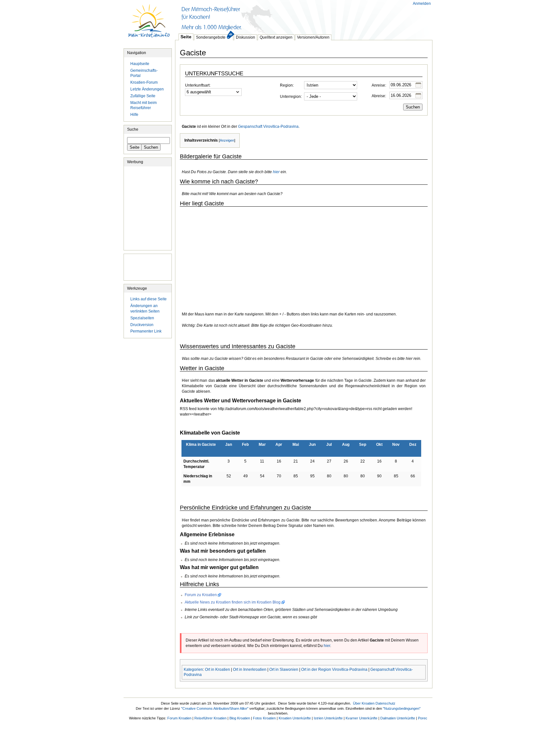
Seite (186, 36)
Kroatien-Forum (144, 82)
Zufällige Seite (142, 96)
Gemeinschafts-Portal (144, 73)
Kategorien (193, 669)
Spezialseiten (142, 318)
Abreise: (379, 96)
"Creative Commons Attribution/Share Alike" (214, 708)
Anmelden (422, 3)
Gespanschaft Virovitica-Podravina (268, 126)
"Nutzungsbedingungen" (402, 708)
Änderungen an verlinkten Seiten (145, 309)
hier (276, 172)
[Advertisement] (292, 16)
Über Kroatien (364, 703)
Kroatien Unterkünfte (295, 718)
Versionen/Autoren (313, 37)
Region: (287, 85)
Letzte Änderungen (147, 89)
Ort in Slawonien (283, 669)
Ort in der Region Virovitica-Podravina (334, 669)
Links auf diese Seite (148, 299)
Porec (422, 718)
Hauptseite (149, 24)
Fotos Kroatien (264, 718)
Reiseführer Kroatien (210, 718)
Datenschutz (385, 703)
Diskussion (245, 37)
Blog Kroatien (239, 718)
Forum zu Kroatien (201, 595)
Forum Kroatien (179, 718)
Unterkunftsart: (197, 85)
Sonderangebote (211, 37)
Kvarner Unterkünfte (361, 718)
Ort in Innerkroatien (249, 669)
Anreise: (379, 85)
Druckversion (141, 325)
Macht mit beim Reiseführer (143, 105)
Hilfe (134, 114)
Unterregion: (291, 96)
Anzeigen (227, 140)
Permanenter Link (146, 331)
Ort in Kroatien (217, 669)
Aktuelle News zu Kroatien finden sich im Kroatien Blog (233, 602)
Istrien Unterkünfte (328, 718)
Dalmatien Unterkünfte (397, 718)
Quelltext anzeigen (276, 37)
